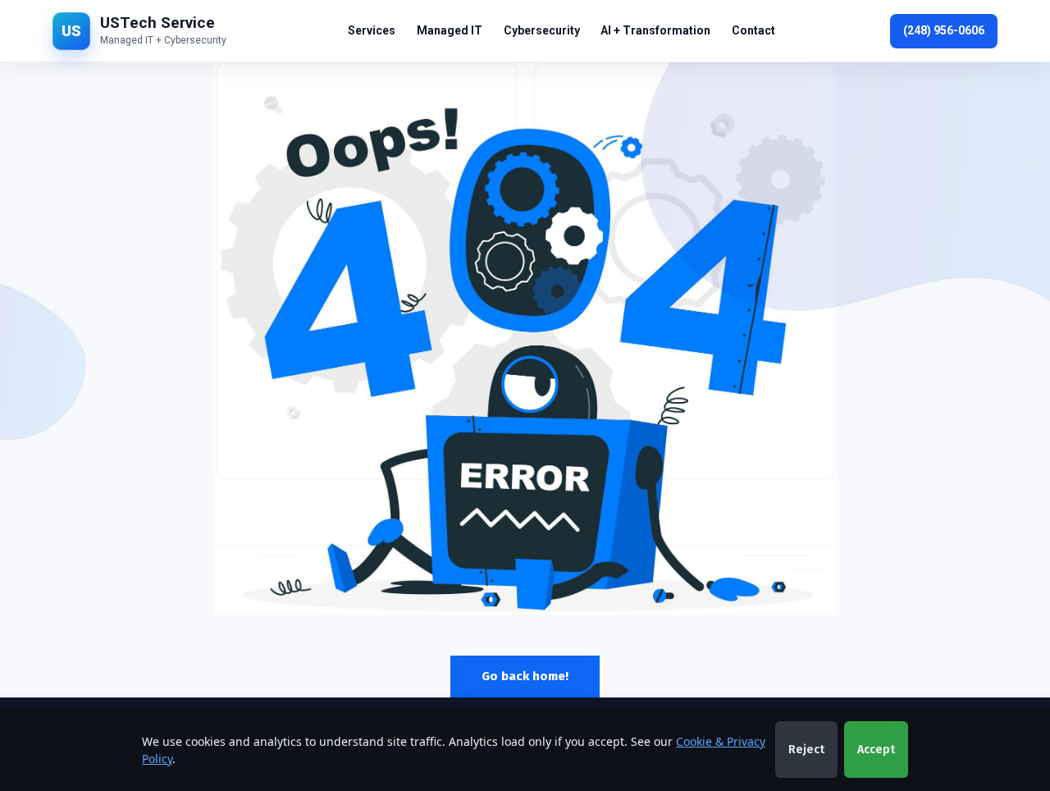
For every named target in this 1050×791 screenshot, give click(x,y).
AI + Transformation (655, 30)
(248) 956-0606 (943, 30)
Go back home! (525, 676)
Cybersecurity (542, 30)
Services (371, 30)
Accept (876, 750)
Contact (753, 30)
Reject (806, 750)
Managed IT (449, 30)
